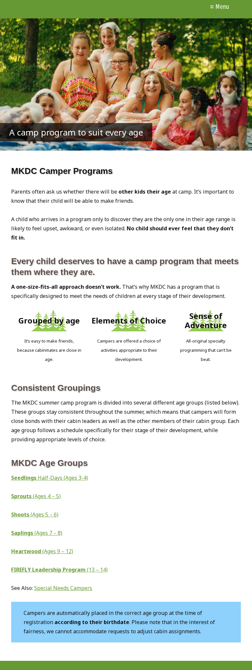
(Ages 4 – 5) (36, 496)
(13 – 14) (97, 569)
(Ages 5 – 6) (34, 514)
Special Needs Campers (63, 588)
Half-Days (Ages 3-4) (49, 477)
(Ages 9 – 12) (42, 551)
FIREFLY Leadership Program (49, 569)
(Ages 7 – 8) (36, 532)
